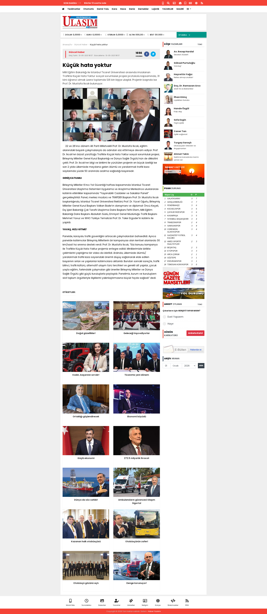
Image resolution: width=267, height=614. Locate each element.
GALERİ (180, 8)
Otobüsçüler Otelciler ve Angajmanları (185, 147)
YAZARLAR (167, 8)
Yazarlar (116, 605)
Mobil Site (70, 605)
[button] (189, 9)
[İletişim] (174, 3)
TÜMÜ (199, 44)
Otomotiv (88, 8)
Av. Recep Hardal (184, 51)
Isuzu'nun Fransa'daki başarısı (99, 3)
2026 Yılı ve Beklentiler (183, 88)
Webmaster (173, 605)
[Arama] (168, 3)
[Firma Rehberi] (180, 3)
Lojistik (155, 8)
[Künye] (196, 3)
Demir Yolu (103, 8)
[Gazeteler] (190, 3)
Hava (123, 8)
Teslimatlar (73, 8)
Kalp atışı (178, 111)
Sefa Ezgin (180, 119)
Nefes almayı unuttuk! (183, 77)
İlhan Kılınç (180, 97)
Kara (114, 8)
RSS (187, 605)
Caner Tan (180, 131)
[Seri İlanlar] (185, 3)
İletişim (145, 605)
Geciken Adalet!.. (181, 54)
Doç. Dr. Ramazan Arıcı (187, 85)
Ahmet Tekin (181, 154)
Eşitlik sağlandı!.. (181, 134)
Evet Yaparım (175, 316)
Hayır (171, 323)
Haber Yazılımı (154, 611)
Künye (158, 605)
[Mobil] (163, 3)
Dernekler (143, 8)
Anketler (131, 605)
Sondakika (86, 605)
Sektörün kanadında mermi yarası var (186, 158)
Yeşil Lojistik (179, 123)
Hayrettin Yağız (183, 74)
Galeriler (102, 605)
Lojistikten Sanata (181, 100)
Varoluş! (177, 66)
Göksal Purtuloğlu (184, 63)
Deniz (132, 8)
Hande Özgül (181, 108)
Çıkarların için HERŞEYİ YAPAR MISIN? (181, 310)
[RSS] (201, 3)
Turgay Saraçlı (182, 142)
